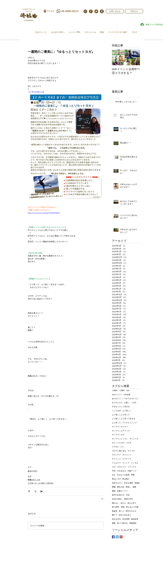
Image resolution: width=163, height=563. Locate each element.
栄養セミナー (122, 491)
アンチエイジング (129, 423)
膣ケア (114, 515)
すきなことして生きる (121, 407)
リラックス (131, 467)
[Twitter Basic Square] (117, 536)
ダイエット (126, 455)
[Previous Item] (116, 57)
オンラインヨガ (118, 435)
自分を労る (116, 519)
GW (127, 390)
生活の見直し (117, 499)
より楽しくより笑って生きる (123, 419)
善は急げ (126, 479)
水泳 (128, 495)
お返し (127, 403)
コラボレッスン (118, 447)
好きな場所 (128, 483)
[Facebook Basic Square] (113, 536)
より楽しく (126, 411)
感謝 (134, 487)
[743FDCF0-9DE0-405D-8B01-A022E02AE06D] (102, 11)
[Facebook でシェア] (29, 491)
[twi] (96, 11)
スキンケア (116, 455)
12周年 (122, 390)
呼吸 (133, 475)
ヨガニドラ (121, 467)
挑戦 (114, 491)
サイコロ (131, 451)
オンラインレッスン (120, 439)
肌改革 (114, 511)
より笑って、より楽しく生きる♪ (41, 483)
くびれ (133, 403)
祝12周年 (115, 507)
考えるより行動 (132, 507)
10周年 (115, 390)
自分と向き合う (125, 515)
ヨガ (29, 476)
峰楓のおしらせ (34, 480)
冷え (114, 475)
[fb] (91, 11)
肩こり (121, 511)
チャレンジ (116, 459)
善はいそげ (116, 479)
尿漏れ (137, 483)
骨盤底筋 (132, 523)
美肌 (122, 507)
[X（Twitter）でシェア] (35, 491)
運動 (114, 523)
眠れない (115, 503)
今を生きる (121, 471)
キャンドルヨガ (118, 443)
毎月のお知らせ (118, 495)
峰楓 (114, 487)
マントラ (126, 463)
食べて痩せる (122, 523)
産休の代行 (32, 471)
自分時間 (126, 519)
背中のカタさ (131, 511)
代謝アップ (131, 471)
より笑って (116, 423)
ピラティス (126, 459)
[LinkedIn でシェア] (41, 491)
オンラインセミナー (120, 427)
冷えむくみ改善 (123, 475)
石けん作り (131, 503)
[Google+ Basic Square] (121, 536)
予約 (114, 471)
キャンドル (134, 439)
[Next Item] (136, 57)
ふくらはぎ (116, 411)
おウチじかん (117, 403)
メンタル (134, 463)
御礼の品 (120, 487)
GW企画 (127, 395)
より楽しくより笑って (121, 415)
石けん (123, 503)
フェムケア (116, 463)
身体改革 (134, 519)
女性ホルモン (117, 483)
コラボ (128, 443)
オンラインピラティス (121, 431)
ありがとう (116, 398)
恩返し (128, 487)
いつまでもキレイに (130, 398)
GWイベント (117, 395)
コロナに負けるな (119, 451)
